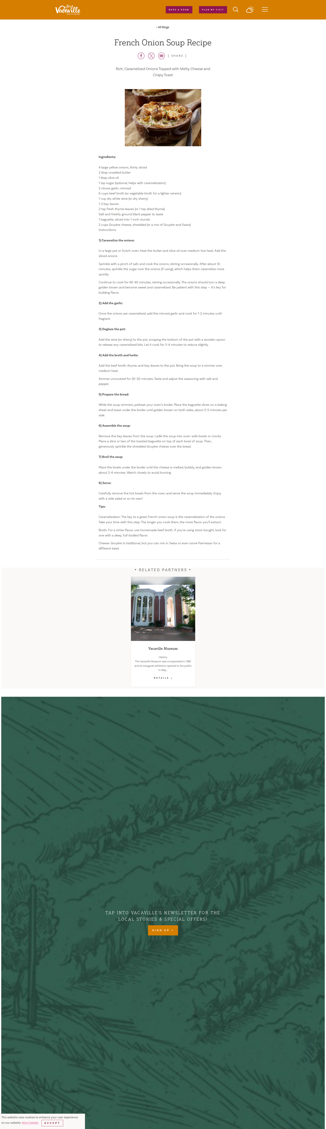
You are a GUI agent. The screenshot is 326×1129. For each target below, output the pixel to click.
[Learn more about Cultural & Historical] (163, 609)
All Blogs (163, 27)
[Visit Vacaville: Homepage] (67, 10)
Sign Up (161, 930)
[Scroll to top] (312, 1119)
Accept (52, 1123)
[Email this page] (161, 55)
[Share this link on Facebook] (141, 55)
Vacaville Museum (163, 648)
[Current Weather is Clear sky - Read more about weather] (250, 9)
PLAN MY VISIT (213, 10)
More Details (30, 1123)
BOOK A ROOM (179, 10)
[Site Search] (235, 9)
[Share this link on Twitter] (151, 55)
